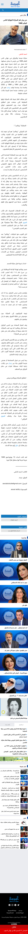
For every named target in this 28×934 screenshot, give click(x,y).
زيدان (8, 87)
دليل (16, 445)
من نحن (20, 910)
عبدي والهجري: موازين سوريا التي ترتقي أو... (15, 650)
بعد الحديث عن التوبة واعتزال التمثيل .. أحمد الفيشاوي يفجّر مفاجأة (9, 835)
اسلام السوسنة (10, 913)
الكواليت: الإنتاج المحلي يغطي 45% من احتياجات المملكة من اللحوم (15, 746)
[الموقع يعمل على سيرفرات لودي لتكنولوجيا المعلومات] (14, 924)
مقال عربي (23, 15)
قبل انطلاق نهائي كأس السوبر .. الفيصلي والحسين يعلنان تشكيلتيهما (15, 752)
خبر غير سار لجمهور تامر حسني (12, 829)
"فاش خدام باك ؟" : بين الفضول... (18, 695)
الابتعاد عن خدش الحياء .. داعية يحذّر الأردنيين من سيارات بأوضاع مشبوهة (10, 789)
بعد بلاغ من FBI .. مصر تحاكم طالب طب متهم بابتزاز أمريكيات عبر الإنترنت (10, 795)
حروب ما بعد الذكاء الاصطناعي (19, 582)
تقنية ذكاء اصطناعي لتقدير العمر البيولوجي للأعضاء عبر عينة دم (11, 777)
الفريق (25, 222)
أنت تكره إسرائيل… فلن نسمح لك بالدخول (16, 627)
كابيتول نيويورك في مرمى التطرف (18, 560)
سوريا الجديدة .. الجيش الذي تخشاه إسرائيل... (15, 673)
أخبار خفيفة (23, 766)
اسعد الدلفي (23, 53)
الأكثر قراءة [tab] (7, 725)
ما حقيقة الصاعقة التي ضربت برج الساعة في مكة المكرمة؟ (11, 806)
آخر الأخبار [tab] (21, 725)
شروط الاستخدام (20, 913)
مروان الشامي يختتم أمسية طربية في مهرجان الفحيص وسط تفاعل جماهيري (10, 846)
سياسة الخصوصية (12, 910)
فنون (24, 818)
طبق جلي (24, 605)
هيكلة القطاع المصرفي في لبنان (18, 718)
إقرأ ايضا (23, 537)
